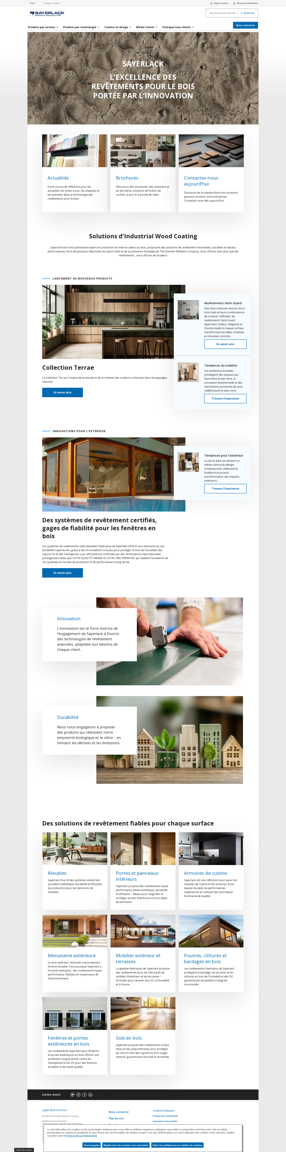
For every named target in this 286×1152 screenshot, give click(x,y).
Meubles (57, 873)
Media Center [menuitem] (145, 27)
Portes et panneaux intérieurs (137, 876)
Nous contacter (119, 1112)
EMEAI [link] (32, 3)
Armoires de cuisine (205, 873)
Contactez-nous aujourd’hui (201, 181)
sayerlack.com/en (54, 1110)
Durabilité (67, 717)
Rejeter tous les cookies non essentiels (126, 1145)
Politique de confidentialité (165, 1116)
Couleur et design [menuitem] (116, 27)
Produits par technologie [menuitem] (79, 27)
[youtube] (72, 1094)
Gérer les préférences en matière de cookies (177, 1145)
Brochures (127, 178)
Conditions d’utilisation (163, 1110)
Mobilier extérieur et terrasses (138, 958)
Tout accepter (91, 1145)
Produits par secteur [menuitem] (41, 27)
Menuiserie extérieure (72, 955)
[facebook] (84, 1094)
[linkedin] (90, 1094)
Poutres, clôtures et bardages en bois (205, 958)
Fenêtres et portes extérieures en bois (68, 1041)
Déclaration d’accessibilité (165, 1121)
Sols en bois (129, 1038)
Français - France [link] (50, 4)
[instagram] (78, 1094)
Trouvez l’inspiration (225, 398)
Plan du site (116, 1118)
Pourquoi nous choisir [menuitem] (177, 27)
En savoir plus (63, 392)
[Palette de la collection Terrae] (143, 78)
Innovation (69, 618)
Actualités (58, 178)
